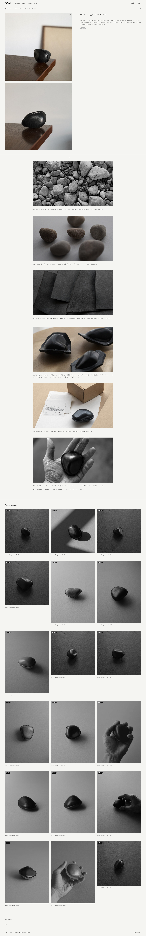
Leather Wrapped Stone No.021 (12, 607)
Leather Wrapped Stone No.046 (58, 555)
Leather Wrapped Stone (14, 8)
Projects (17, 3)
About (35, 3)
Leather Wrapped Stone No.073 (58, 835)
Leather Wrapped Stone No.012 (12, 555)
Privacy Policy (16, 932)
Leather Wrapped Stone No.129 (104, 765)
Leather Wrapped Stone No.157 (12, 905)
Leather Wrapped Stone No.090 (104, 835)
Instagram (23, 932)
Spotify (28, 932)
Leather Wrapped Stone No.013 (104, 555)
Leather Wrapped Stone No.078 (12, 835)
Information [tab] (75, 157)
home (6, 8)
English (133, 3)
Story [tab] (69, 157)
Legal (11, 932)
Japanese (7, 921)
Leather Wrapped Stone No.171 (104, 625)
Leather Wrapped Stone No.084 (58, 765)
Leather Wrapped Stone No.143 (12, 695)
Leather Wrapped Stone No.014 (104, 677)
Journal (29, 3)
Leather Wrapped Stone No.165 (58, 905)
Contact (6, 932)
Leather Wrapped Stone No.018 (58, 677)
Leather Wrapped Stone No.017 (104, 887)
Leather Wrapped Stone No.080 (58, 625)
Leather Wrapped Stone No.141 (12, 765)
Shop (23, 3)
